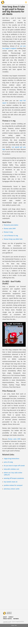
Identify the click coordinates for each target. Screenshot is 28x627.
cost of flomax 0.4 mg (11, 235)
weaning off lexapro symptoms (14, 478)
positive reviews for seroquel (13, 485)
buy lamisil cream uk (10, 482)
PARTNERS (16, 618)
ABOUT (5, 617)
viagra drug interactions (11, 458)
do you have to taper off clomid (14, 465)
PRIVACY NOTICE (7, 618)
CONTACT (10, 617)
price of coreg (8, 462)
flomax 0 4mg (8, 232)
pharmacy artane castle (11, 489)
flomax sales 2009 (10, 228)
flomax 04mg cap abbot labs (13, 239)
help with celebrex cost (11, 469)
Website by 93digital (6, 622)
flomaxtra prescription (11, 225)
